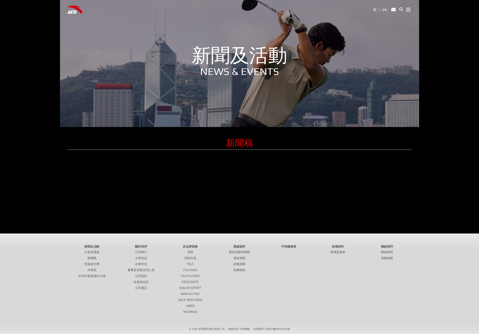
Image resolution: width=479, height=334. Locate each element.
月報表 (91, 270)
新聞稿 (91, 258)
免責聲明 (258, 328)
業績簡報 (239, 258)
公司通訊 (141, 288)
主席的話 (141, 258)
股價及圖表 (337, 252)
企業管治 (141, 264)
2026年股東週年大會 (92, 276)
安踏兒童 (190, 258)
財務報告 (239, 270)
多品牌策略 (190, 246)
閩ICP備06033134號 (278, 328)
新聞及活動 (91, 246)
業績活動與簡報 (239, 252)
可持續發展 (288, 246)
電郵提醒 (387, 258)
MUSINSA (190, 311)
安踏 (190, 252)
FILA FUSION (190, 276)
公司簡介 (141, 252)
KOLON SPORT (190, 288)
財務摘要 (239, 264)
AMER (190, 305)
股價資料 (338, 246)
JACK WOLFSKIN (190, 299)
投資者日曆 (91, 264)
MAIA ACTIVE (190, 294)
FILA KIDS (190, 270)
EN (384, 10)
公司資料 (141, 276)
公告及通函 (91, 252)
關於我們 (141, 246)
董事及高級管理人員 (141, 270)
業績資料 (239, 246)
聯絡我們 (387, 246)
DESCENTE (190, 282)
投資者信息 (141, 282)
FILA (190, 264)
